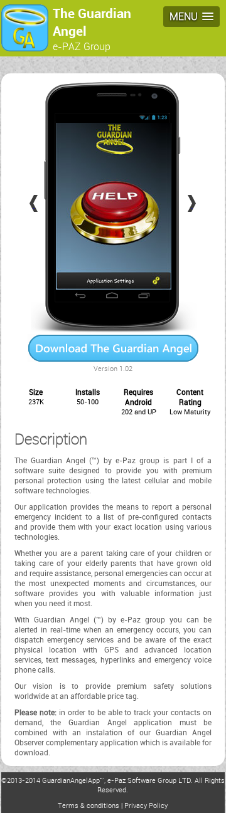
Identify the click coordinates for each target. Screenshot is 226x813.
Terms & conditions (88, 805)
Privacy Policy (146, 805)
